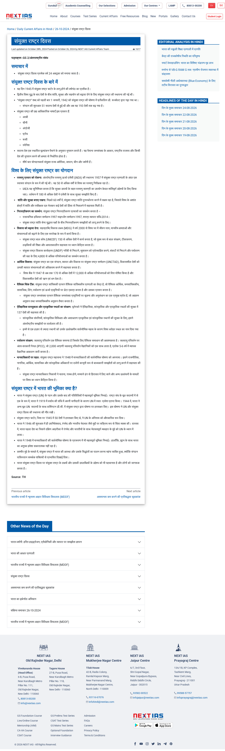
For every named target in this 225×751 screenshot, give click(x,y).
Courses (75, 16)
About (64, 16)
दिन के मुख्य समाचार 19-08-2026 (179, 135)
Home (53, 16)
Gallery (174, 16)
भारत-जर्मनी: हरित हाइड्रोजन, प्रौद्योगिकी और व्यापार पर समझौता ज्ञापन (46, 542)
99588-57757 (184, 693)
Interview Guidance (61, 735)
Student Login (214, 16)
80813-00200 (28, 698)
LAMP (172, 5)
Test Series (90, 16)
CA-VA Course (24, 730)
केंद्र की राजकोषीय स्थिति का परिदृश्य (181, 56)
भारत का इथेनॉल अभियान (23, 599)
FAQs (87, 720)
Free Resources (129, 16)
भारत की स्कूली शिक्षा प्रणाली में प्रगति (181, 49)
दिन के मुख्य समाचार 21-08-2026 (179, 121)
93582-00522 (140, 693)
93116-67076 (96, 697)
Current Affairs (108, 16)
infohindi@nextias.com (101, 701)
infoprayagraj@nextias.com (192, 697)
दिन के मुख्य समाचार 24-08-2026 (179, 108)
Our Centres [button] (151, 5)
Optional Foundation (62, 730)
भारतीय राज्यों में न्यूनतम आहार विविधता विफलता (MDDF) (40, 497)
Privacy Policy (91, 730)
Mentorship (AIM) (26, 725)
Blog (145, 16)
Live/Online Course (27, 720)
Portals (163, 16)
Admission (130, 5)
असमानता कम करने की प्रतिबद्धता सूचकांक (118, 497)
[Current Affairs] (19, 16)
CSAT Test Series (60, 720)
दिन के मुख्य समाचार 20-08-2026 (179, 128)
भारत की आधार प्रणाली (22, 553)
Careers (88, 725)
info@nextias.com (31, 703)
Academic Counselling (77, 5)
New (153, 16)
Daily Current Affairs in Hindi (34, 29)
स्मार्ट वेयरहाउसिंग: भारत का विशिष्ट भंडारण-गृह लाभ (188, 63)
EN (211, 5)
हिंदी (221, 5)
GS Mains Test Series (62, 725)
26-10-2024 (62, 29)
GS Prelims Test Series (63, 715)
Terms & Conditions (94, 735)
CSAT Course (24, 735)
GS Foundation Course (29, 715)
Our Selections (107, 5)
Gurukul (52, 5)
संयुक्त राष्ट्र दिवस (20, 576)
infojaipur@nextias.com (146, 697)
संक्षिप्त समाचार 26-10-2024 (26, 610)
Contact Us (188, 16)
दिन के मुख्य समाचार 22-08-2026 (179, 114)
